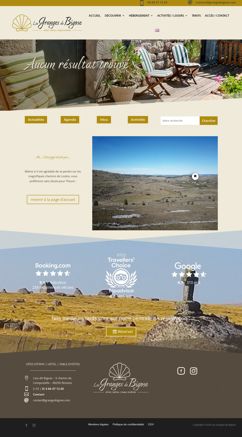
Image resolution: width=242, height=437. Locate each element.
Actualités (36, 119)
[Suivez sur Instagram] (193, 371)
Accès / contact (217, 15)
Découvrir (113, 15)
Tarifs (196, 15)
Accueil (95, 15)
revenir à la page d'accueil (53, 199)
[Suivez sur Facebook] (181, 371)
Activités (138, 119)
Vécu (104, 119)
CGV (151, 424)
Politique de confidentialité (128, 424)
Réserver (125, 331)
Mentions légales (98, 424)
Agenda (70, 119)
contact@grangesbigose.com (51, 400)
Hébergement (139, 15)
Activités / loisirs (170, 15)
